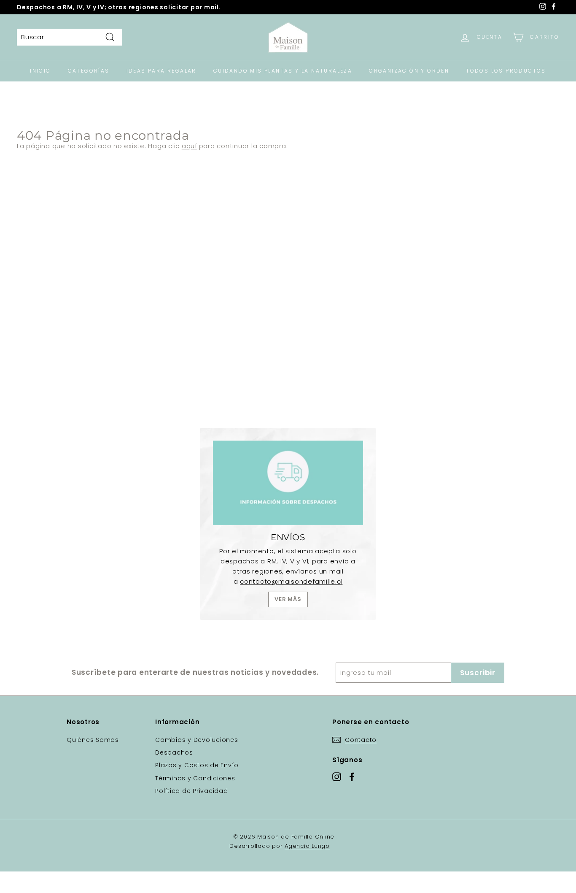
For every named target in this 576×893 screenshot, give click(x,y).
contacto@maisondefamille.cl (291, 581)
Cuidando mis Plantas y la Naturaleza (282, 70)
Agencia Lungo (307, 846)
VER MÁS (288, 599)
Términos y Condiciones (195, 778)
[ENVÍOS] (288, 483)
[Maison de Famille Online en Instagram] (336, 776)
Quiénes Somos (93, 740)
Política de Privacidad (191, 791)
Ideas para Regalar (161, 70)
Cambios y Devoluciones (196, 740)
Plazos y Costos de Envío (197, 765)
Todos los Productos (506, 70)
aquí (189, 145)
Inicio (40, 70)
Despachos (174, 752)
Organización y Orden (409, 70)
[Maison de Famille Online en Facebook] (351, 776)
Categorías (89, 70)
